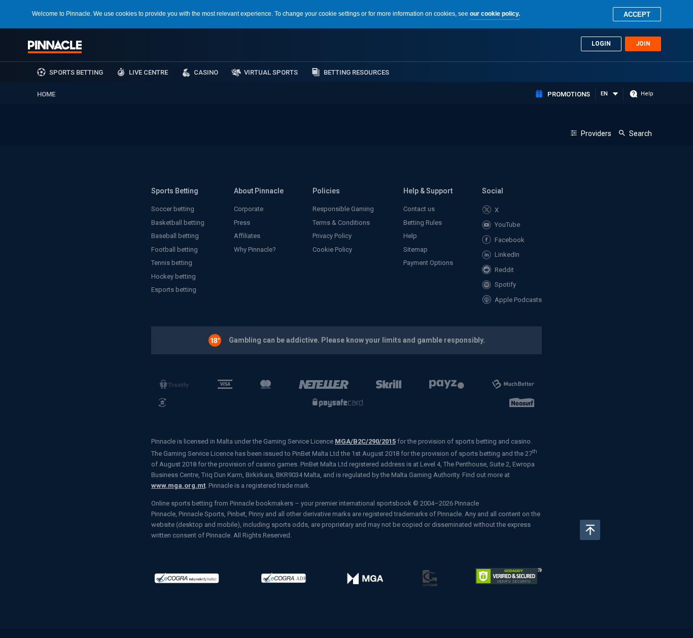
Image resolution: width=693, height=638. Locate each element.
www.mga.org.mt (178, 485)
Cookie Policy (332, 249)
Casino (206, 72)
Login (601, 43)
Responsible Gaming (343, 209)
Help (410, 236)
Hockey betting (173, 276)
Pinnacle (55, 46)
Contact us (419, 209)
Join (643, 43)
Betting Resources (356, 72)
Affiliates (247, 236)
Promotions (568, 94)
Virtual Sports (271, 72)
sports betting (76, 72)
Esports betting (173, 289)
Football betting (174, 249)
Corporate (248, 209)
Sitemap (415, 249)
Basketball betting (177, 222)
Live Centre (148, 72)
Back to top (590, 530)
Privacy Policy (332, 236)
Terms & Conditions (341, 222)
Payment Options (428, 262)
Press (242, 222)
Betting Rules (422, 222)
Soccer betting (172, 209)
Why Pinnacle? (255, 249)
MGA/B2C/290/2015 (365, 441)
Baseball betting (175, 236)
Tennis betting (171, 262)
